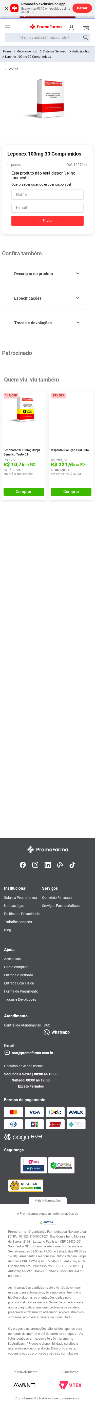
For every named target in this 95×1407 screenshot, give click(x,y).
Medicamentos (26, 51)
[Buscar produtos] (85, 37)
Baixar (82, 8)
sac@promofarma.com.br (32, 1053)
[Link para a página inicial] (7, 51)
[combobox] (47, 38)
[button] (47, 274)
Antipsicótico (81, 51)
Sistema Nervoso (54, 51)
